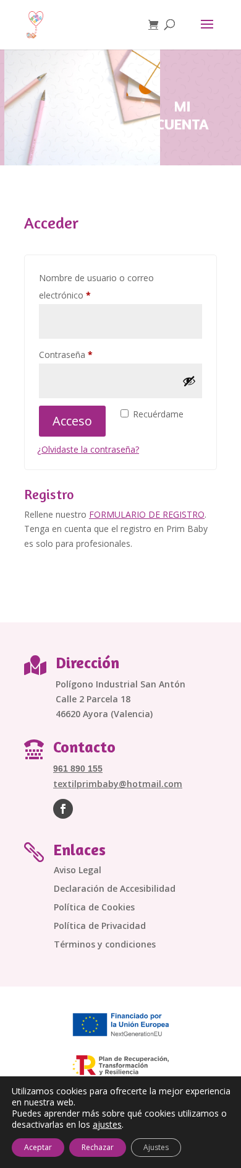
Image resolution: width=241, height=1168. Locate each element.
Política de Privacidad (100, 926)
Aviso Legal (77, 871)
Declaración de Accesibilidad (114, 889)
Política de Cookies (94, 908)
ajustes (107, 1124)
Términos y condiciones (105, 945)
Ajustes (156, 1147)
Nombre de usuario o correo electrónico (96, 286)
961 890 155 (78, 769)
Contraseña (88, 354)
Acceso (72, 420)
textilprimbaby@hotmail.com (117, 784)
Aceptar (38, 1147)
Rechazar (98, 1147)
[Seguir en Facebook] (63, 809)
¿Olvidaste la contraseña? (88, 449)
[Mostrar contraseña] (189, 381)
